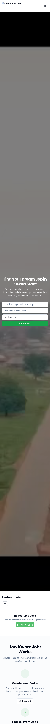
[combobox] (25, 317)
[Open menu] (45, 6)
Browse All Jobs (25, 625)
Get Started (25, 701)
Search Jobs (25, 323)
